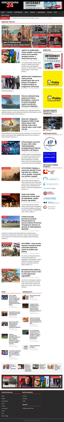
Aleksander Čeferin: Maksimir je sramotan (43, 366)
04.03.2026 (33, 324)
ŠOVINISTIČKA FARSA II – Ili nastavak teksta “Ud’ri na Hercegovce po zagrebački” (31, 273)
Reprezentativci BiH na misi (35, 296)
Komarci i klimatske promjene (35, 346)
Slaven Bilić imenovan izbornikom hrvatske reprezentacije (14, 313)
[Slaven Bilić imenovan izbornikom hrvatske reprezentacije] (5, 313)
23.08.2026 (6, 47)
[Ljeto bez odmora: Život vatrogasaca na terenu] (26, 381)
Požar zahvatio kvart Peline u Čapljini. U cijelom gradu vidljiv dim (54, 31)
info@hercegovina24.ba (28, 408)
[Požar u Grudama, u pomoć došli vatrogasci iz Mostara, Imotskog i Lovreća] (10, 381)
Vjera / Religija (5, 15)
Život (55, 12)
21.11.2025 (33, 339)
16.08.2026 (25, 108)
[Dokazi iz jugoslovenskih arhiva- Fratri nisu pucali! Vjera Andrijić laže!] (21, 366)
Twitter (24, 401)
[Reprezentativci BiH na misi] (25, 297)
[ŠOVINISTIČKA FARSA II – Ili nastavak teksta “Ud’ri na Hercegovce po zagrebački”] (11, 275)
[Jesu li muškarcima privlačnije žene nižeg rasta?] (51, 366)
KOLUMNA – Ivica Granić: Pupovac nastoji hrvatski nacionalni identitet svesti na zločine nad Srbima (31, 247)
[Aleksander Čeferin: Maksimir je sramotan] (36, 366)
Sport (26, 12)
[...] (26, 71)
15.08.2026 (25, 131)
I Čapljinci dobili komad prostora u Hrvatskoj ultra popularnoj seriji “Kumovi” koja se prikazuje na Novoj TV (35, 307)
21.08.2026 (52, 34)
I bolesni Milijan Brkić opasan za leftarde (40, 32)
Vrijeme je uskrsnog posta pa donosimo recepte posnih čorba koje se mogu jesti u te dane (36, 320)
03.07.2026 (12, 357)
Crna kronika (41, 12)
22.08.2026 (37, 34)
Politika (9, 12)
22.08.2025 (33, 348)
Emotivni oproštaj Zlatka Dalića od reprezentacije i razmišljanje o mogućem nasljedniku (15, 324)
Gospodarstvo (18, 12)
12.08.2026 (25, 230)
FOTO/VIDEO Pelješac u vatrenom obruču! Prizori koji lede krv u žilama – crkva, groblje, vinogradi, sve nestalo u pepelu (31, 172)
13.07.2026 (12, 316)
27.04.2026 (33, 312)
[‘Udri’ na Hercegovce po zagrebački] (6, 366)
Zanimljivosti (27, 292)
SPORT (4, 292)
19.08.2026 (52, 45)
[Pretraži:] (54, 18)
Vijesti (3, 12)
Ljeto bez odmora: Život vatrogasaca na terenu (55, 43)
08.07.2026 (12, 345)
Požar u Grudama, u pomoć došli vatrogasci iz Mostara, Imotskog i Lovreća (39, 41)
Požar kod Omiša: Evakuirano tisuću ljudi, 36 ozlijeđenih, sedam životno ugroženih (30, 197)
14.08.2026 (25, 152)
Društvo (32, 12)
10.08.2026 (25, 253)
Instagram (24, 398)
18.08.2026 (25, 88)
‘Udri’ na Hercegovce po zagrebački (13, 366)
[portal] (43, 5)
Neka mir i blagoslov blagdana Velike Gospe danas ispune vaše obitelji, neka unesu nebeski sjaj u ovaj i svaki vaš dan (31, 124)
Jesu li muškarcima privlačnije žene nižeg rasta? (17, 43)
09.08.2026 (25, 277)
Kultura (49, 12)
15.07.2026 (12, 306)
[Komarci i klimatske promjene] (25, 347)
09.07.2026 (12, 328)
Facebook (24, 396)
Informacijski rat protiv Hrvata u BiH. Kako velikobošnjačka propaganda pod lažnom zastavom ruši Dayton (30, 146)
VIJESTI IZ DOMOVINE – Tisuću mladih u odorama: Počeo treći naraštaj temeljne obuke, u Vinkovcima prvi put (31, 54)
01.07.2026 (33, 298)
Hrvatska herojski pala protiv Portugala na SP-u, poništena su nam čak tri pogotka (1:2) (15, 353)
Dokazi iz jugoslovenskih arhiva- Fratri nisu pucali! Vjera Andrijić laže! (28, 368)
